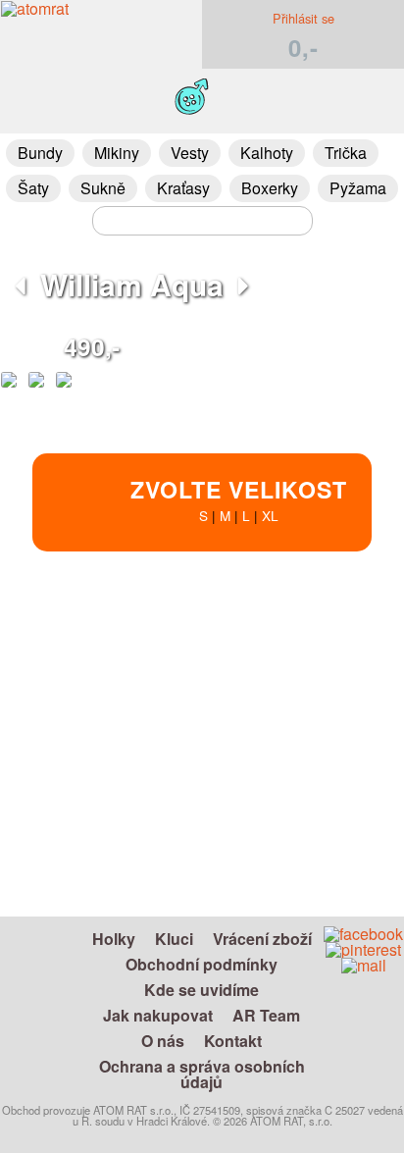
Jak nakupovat (158, 1015)
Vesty (190, 152)
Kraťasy (183, 188)
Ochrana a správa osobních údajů (202, 1074)
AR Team (266, 1015)
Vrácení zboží (262, 938)
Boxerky (269, 188)
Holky (113, 938)
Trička (346, 152)
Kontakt (233, 1040)
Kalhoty (266, 152)
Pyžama (357, 188)
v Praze (286, 838)
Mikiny (116, 152)
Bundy (40, 152)
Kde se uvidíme (201, 989)
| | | (238, 499)
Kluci (174, 938)
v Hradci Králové (265, 793)
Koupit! (326, 637)
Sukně (103, 188)
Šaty (33, 188)
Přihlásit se (303, 18)
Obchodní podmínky (202, 964)
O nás (162, 1040)
